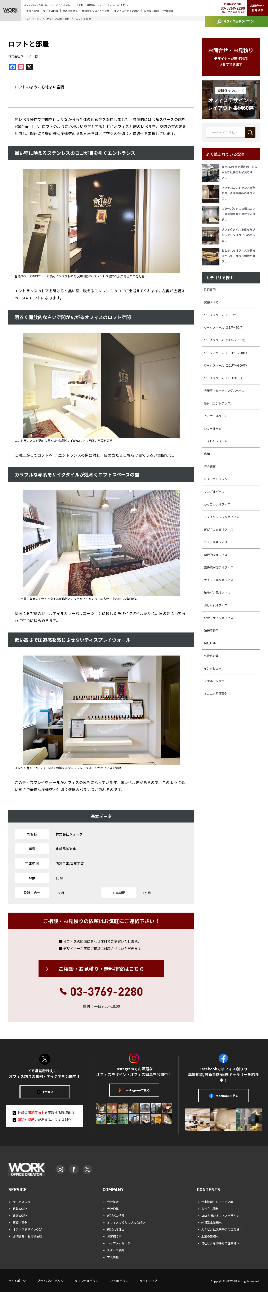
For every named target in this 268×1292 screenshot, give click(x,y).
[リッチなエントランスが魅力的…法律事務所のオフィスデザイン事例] (212, 194)
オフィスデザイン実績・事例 (53, 18)
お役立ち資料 (151, 10)
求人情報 (113, 1257)
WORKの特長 (70, 10)
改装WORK (20, 1215)
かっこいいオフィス (217, 504)
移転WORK (20, 1209)
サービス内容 (50, 10)
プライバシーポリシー (52, 1281)
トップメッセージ (118, 1243)
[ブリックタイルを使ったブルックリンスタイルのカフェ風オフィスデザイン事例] (212, 235)
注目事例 (210, 289)
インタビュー (213, 668)
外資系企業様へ (211, 1222)
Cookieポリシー (120, 1281)
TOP (27, 18)
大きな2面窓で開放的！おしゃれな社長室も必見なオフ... (239, 172)
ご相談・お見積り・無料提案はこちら (101, 968)
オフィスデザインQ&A (126, 10)
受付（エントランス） (218, 403)
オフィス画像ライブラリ (240, 21)
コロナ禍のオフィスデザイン (220, 1215)
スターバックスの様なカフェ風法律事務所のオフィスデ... (238, 214)
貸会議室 (210, 466)
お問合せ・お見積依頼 (27, 1236)
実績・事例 (32, 10)
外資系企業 (211, 656)
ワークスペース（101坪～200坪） (226, 353)
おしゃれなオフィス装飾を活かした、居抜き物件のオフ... (238, 255)
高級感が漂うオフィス (218, 567)
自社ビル (210, 643)
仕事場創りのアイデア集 (96, 10)
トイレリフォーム (215, 441)
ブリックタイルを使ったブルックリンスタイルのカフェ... (238, 235)
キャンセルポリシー (88, 1281)
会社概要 (168, 10)
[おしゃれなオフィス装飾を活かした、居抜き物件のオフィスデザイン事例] (212, 256)
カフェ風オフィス (215, 542)
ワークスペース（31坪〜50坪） (224, 327)
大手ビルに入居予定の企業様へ (221, 1229)
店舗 (207, 454)
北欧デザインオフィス (218, 618)
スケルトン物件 (214, 681)
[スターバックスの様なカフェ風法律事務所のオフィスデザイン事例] (212, 215)
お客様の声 (114, 1236)
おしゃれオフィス (215, 605)
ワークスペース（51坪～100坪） (225, 340)
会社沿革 (113, 1209)
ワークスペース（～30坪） (221, 315)
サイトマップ (148, 1281)
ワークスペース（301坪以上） (224, 378)
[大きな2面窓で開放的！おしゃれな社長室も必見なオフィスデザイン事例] (212, 173)
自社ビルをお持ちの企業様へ (220, 1243)
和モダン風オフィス (217, 592)
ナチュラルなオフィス (218, 580)
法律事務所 (211, 630)
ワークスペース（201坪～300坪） (226, 365)
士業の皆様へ (210, 1236)
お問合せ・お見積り (257, 8)
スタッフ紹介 (116, 1250)
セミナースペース (215, 416)
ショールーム (213, 428)
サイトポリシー (18, 1281)
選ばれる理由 (116, 1229)
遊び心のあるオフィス (218, 529)
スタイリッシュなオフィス (221, 517)
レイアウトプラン (215, 479)
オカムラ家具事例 (215, 693)
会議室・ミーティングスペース (224, 390)
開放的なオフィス (215, 555)
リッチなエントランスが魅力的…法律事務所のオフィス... (238, 193)
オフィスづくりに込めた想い (126, 1222)
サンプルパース (214, 491)
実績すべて (211, 302)
